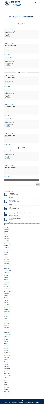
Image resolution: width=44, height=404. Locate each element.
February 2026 (7, 240)
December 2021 (7, 329)
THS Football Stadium (12, 209)
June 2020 (6, 361)
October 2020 (7, 353)
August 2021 (6, 336)
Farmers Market (9, 29)
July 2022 (6, 316)
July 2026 (6, 231)
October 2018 (7, 391)
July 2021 (6, 337)
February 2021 (7, 346)
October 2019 (7, 373)
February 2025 (7, 261)
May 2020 (6, 362)
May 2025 (6, 256)
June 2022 (6, 318)
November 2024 (7, 266)
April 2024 (6, 279)
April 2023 (6, 300)
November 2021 (7, 330)
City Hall (6, 34)
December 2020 (7, 350)
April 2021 (6, 343)
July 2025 (6, 252)
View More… (7, 224)
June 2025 (6, 254)
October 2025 (7, 247)
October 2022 (7, 311)
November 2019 (7, 371)
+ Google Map (7, 36)
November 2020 (7, 352)
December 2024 (7, 265)
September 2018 (7, 393)
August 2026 (6, 229)
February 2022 (7, 325)
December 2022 (7, 307)
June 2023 (6, 297)
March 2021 (6, 345)
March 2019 (6, 386)
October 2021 (7, 332)
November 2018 (7, 389)
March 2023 (6, 302)
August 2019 (6, 377)
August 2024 (6, 272)
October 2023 (7, 289)
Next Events (35, 180)
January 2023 (6, 305)
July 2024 (6, 273)
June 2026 (6, 233)
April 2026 (6, 236)
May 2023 (6, 298)
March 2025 (6, 259)
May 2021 (6, 341)
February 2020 (7, 368)
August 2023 (6, 293)
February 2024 (7, 282)
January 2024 (6, 284)
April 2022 (6, 321)
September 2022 (7, 313)
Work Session (11, 193)
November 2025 (7, 245)
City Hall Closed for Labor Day (15, 218)
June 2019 (6, 380)
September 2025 (7, 249)
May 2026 (6, 234)
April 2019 (6, 384)
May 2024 (6, 277)
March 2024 (6, 281)
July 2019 (6, 378)
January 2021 (6, 348)
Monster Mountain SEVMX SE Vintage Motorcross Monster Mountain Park (21, 213)
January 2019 (6, 387)
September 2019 (7, 375)
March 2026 (6, 238)
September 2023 (7, 291)
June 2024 (6, 275)
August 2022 (6, 314)
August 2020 (6, 357)
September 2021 (7, 334)
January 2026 (6, 241)
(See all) (12, 32)
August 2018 (6, 394)
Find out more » (7, 39)
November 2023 (7, 288)
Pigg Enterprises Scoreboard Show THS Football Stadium (20, 207)
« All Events (6, 19)
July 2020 (6, 359)
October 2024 (7, 268)
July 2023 (6, 295)
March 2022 (6, 323)
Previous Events (8, 180)
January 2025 (6, 263)
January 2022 (6, 327)
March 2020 (6, 366)
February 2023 (7, 304)
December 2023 (7, 286)
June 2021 (6, 339)
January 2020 (6, 369)
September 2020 (7, 355)
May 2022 (6, 320)
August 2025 (6, 250)
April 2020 (6, 364)
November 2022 (7, 309)
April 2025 (6, 257)
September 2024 (7, 270)
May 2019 (6, 382)
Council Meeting (12, 200)
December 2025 (7, 243)
